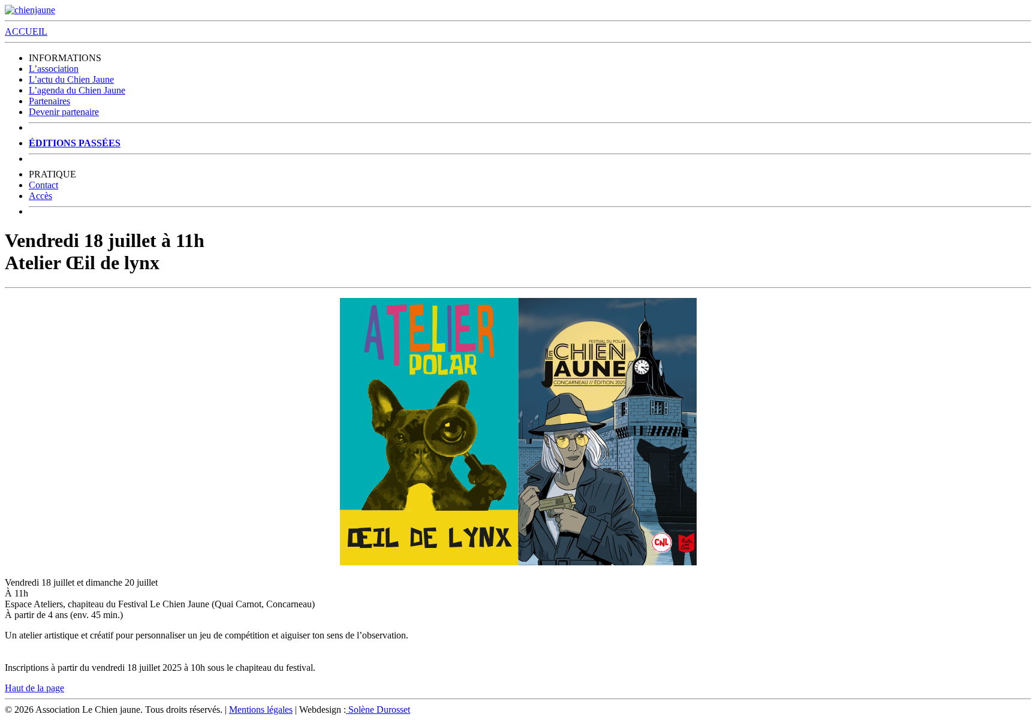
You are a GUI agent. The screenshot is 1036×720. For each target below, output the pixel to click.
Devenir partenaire (64, 112)
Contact (43, 185)
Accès (40, 196)
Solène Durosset (378, 709)
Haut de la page (34, 688)
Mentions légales (261, 709)
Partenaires (49, 101)
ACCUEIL (26, 31)
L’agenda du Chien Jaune (77, 90)
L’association (54, 69)
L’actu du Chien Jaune (71, 79)
